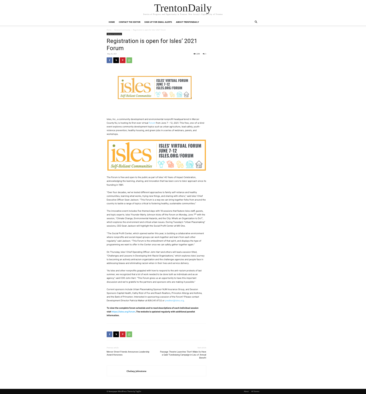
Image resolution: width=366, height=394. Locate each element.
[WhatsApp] (129, 60)
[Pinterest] (123, 60)
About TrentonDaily (187, 22)
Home (112, 22)
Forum (152, 123)
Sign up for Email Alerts (158, 22)
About (246, 391)
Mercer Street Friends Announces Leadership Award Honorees (128, 353)
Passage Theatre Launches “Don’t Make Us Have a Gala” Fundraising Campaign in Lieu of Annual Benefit (183, 354)
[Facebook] (109, 60)
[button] (255, 22)
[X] (116, 60)
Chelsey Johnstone (136, 371)
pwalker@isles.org (174, 300)
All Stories (255, 391)
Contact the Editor (129, 22)
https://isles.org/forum (123, 311)
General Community (122, 30)
